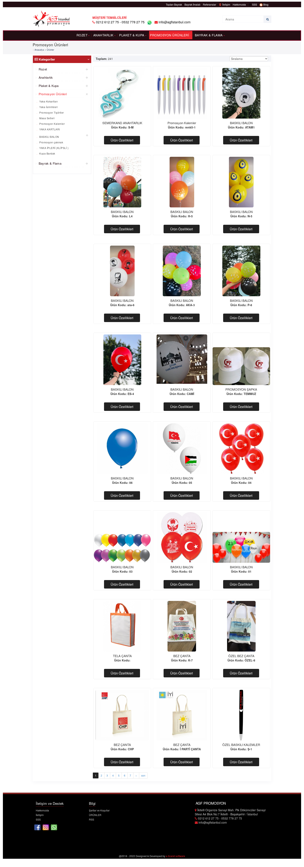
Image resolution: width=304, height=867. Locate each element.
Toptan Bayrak (174, 4)
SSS (254, 4)
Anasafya (39, 49)
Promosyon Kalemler (52, 123)
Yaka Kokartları (48, 101)
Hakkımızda (239, 4)
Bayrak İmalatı (192, 4)
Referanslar (209, 4)
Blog (265, 4)
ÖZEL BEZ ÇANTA (241, 656)
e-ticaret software (175, 856)
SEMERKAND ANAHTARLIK (122, 123)
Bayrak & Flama (209, 35)
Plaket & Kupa (131, 35)
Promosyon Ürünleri (169, 35)
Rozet (82, 35)
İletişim (226, 4)
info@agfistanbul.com (174, 22)
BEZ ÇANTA (181, 656)
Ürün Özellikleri (122, 140)
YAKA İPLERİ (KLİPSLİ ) (54, 148)
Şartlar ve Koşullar (99, 810)
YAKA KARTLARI (49, 129)
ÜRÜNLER (95, 815)
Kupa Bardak (47, 153)
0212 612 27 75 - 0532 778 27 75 (120, 22)
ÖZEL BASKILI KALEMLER (241, 744)
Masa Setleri (47, 118)
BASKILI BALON (49, 136)
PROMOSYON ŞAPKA (241, 389)
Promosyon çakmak (51, 142)
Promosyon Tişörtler (51, 112)
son (143, 775)
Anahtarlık (103, 35)
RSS (91, 819)
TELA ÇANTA (122, 656)
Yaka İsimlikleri (48, 107)
